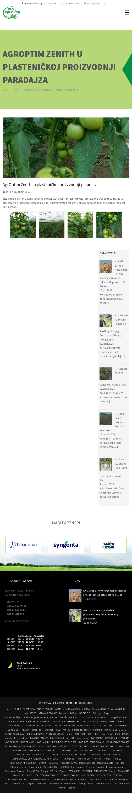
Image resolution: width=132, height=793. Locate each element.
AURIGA (86, 709)
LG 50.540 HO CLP (67, 750)
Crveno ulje (43, 721)
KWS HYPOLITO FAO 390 (64, 742)
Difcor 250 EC (108, 721)
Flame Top (36, 729)
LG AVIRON (67, 754)
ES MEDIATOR (83, 725)
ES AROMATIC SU (15, 725)
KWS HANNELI (43, 742)
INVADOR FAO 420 (39, 738)
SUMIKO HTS (18, 775)
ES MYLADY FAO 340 (102, 725)
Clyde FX (30, 721)
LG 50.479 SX (50, 750)
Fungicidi (48, 729)
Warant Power (121, 783)
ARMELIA (59, 709)
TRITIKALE (42, 783)
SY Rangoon (81, 779)
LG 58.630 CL (116, 750)
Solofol (20, 771)
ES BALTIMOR (32, 725)
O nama (42, 762)
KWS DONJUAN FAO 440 (117, 738)
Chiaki (126, 717)
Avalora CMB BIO (116, 709)
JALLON (70, 738)
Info (16, 89)
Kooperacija (82, 738)
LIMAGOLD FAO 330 (111, 754)
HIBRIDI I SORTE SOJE (115, 729)
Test (7, 783)
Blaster (54, 717)
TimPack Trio (18, 783)
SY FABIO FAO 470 (70, 775)
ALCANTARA (29, 709)
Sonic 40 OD (33, 771)
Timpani (31, 783)
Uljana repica (55, 783)
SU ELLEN (87, 771)
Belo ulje (97, 713)
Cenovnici (74, 717)
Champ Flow (115, 717)
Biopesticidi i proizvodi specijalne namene (26, 717)
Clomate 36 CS (16, 721)
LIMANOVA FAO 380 (22, 758)
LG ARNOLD (54, 754)
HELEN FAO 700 (62, 729)
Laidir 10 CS (45, 746)
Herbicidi (97, 729)
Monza (107, 758)
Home (6, 89)
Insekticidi (10, 738)
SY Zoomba (111, 779)
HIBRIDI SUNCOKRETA (36, 733)
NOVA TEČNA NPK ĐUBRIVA (23, 762)
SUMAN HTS (123, 771)
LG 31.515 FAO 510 (78, 746)
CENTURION (87, 717)
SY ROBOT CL (96, 779)
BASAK (73, 713)
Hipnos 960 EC (56, 733)
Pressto (90, 767)
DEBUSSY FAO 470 (76, 721)
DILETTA (121, 721)
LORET (56, 758)
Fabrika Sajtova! (85, 702)
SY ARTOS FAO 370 (49, 775)
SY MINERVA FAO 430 (39, 779)
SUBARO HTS (100, 771)
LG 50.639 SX (101, 750)
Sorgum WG (47, 771)
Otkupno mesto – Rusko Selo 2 (25, 767)
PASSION (64, 767)
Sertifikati (10, 771)
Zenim (72, 787)
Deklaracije (93, 721)
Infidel (125, 733)
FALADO (25, 729)
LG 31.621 (16, 750)
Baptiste (63, 713)
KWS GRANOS (27, 742)
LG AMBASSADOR (21, 754)
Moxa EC (117, 758)
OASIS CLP (53, 762)
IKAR (76, 733)
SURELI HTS (32, 775)
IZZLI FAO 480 (57, 738)
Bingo (106, 713)
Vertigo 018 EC (86, 783)
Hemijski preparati (81, 729)
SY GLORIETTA (104, 775)
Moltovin (97, 758)
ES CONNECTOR (49, 725)
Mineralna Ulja (84, 758)
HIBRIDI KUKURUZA (14, 733)
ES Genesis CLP (67, 725)
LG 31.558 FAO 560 (119, 746)
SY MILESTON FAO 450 (16, 779)
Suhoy (112, 771)
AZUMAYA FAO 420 (47, 713)
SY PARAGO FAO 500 (62, 779)
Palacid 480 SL (50, 767)
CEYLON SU (100, 717)
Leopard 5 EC (60, 746)
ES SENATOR (121, 725)
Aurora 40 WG (99, 709)
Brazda (63, 717)
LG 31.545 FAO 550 (99, 746)
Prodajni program (115, 767)
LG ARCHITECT (39, 754)
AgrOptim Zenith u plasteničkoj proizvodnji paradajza (50, 184)
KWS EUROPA (11, 742)
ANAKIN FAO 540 (45, 709)
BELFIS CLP (84, 713)
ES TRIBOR (13, 729)
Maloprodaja (68, 758)
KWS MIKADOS (12, 746)
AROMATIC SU (73, 709)
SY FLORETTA (88, 775)
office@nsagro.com (96, 3)
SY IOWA (117, 775)
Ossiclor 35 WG (69, 762)
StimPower (61, 771)
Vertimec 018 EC (104, 783)
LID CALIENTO (82, 754)
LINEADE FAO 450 (42, 758)
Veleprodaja (70, 783)
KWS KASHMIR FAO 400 (117, 742)
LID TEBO (95, 754)
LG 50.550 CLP (86, 750)
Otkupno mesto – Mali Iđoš (110, 762)
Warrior (62, 787)
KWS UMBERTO (29, 746)
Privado (100, 767)
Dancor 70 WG (58, 721)
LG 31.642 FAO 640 (32, 750)
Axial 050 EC (30, 713)
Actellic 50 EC (14, 709)
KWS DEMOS (97, 738)
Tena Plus (124, 779)
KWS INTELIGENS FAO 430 (91, 742)
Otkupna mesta (87, 762)
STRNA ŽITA (74, 771)
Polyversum (77, 767)
